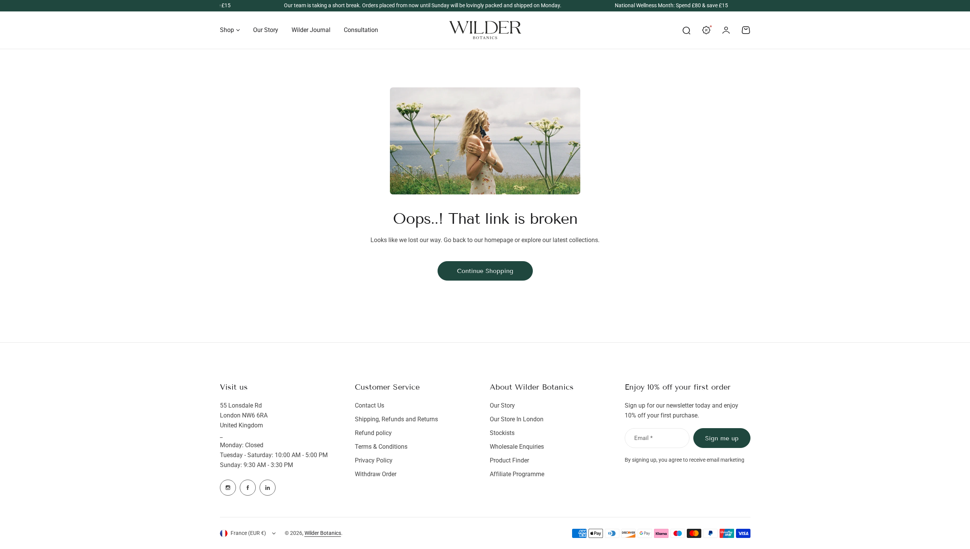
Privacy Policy (374, 460)
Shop (227, 30)
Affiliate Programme (517, 474)
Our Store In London (517, 419)
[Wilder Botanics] (485, 30)
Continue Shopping (485, 270)
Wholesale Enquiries (517, 446)
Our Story (502, 405)
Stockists (502, 433)
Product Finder (509, 460)
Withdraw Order (375, 474)
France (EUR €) (248, 533)
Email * (643, 438)
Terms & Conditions (381, 446)
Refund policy (373, 433)
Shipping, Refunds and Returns (396, 419)
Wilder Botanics (323, 533)
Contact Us (369, 405)
